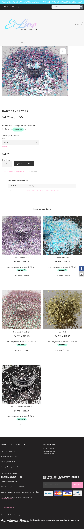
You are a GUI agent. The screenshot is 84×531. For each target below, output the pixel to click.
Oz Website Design (14, 515)
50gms (35, 190)
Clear (4, 147)
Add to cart (25, 164)
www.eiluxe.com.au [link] (7, 498)
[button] (22, 43)
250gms (48, 190)
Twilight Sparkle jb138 (21, 257)
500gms (55, 190)
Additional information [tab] (14, 171)
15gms (29, 190)
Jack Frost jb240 (62, 257)
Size (3, 139)
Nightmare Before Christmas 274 (21, 406)
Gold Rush (62, 332)
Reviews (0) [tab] (33, 171)
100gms (41, 190)
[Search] (81, 7)
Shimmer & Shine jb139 (21, 332)
